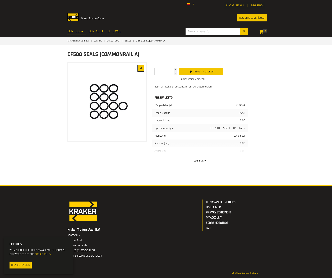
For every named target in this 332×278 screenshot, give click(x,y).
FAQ (208, 228)
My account (214, 217)
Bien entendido (20, 264)
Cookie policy (43, 254)
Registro (257, 5)
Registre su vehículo (252, 17)
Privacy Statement (218, 212)
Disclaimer (213, 207)
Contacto (96, 31)
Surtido (73, 31)
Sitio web (114, 31)
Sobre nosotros (217, 222)
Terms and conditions (221, 202)
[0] (262, 32)
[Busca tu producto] (244, 31)
